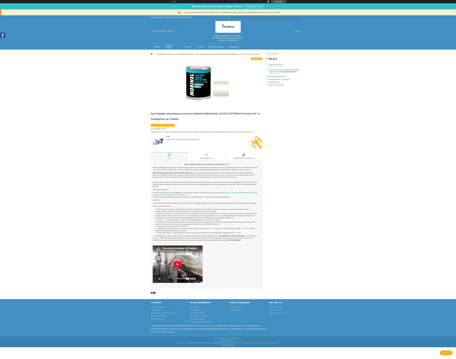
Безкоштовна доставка (277, 76)
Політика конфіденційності (268, 343)
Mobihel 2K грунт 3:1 (179, 195)
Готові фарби (195, 307)
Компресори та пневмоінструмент (164, 313)
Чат (447, 353)
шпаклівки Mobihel (231, 193)
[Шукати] (190, 31)
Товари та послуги (169, 46)
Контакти (200, 47)
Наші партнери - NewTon (278, 313)
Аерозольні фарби (197, 319)
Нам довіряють (235, 307)
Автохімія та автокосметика (201, 322)
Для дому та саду (157, 319)
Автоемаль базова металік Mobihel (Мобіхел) (175, 54)
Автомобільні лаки (197, 310)
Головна (156, 47)
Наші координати (275, 307)
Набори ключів (156, 310)
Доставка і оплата (216, 47)
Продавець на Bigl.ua (228, 341)
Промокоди (234, 47)
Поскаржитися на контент (248, 343)
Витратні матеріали (158, 316)
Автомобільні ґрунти (198, 313)
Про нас (188, 47)
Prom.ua (240, 338)
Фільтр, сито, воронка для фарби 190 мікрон (183, 139)
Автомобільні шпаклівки (199, 316)
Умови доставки (254, 6)
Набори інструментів (159, 307)
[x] (154, 293)
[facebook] (152, 293)
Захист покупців (275, 310)
